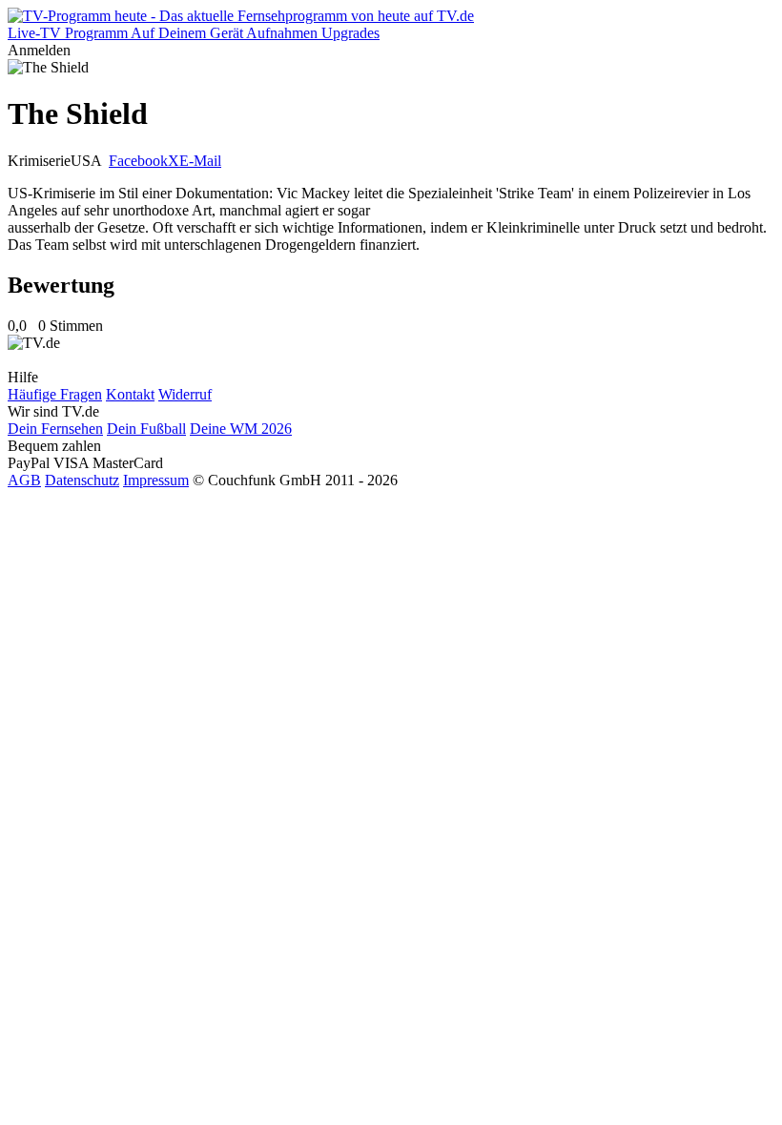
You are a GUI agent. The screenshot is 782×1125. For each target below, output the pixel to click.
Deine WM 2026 (241, 428)
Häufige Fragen (55, 394)
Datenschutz (82, 480)
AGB (24, 480)
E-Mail (200, 161)
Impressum (156, 480)
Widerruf (185, 394)
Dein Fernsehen (55, 428)
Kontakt (130, 394)
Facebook (138, 161)
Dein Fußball (146, 428)
